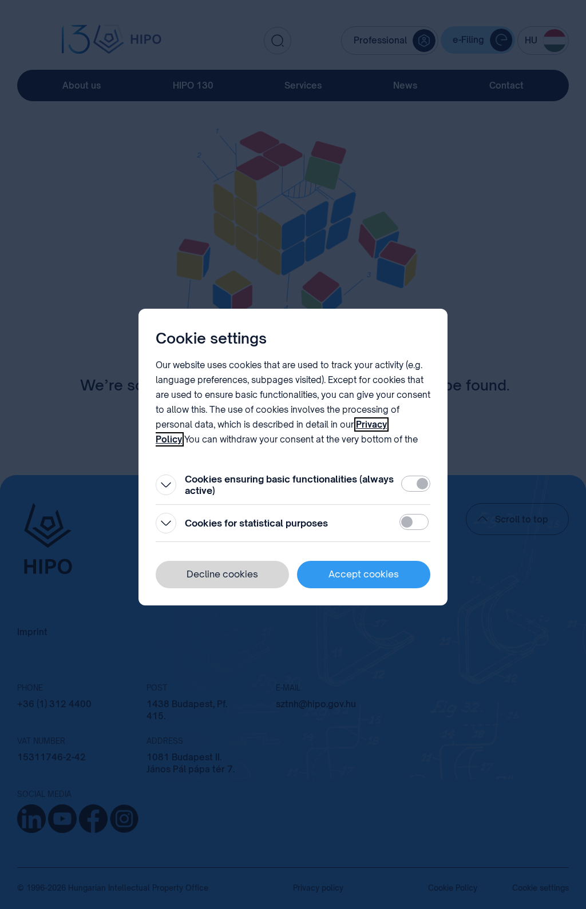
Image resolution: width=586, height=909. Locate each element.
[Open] (166, 485)
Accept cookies (363, 574)
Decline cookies (222, 574)
